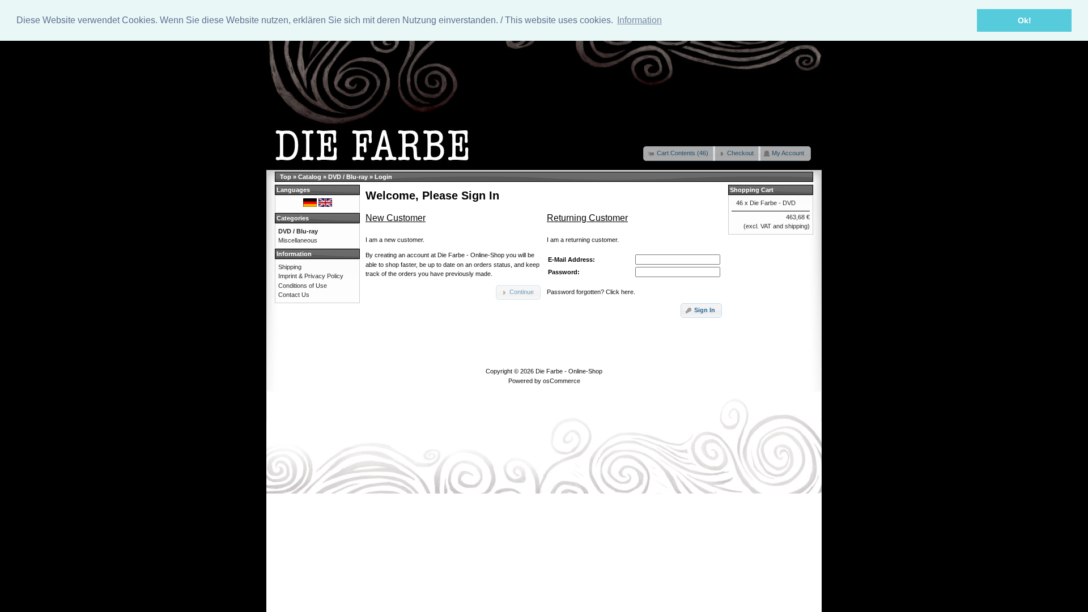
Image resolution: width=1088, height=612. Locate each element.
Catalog (309, 176)
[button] (679, 153)
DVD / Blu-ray (348, 176)
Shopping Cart (752, 189)
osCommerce (561, 380)
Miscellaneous (297, 240)
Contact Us (293, 294)
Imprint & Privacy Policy (310, 276)
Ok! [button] (1024, 20)
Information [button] (639, 20)
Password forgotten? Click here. (591, 291)
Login (383, 176)
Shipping (289, 267)
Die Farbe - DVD (773, 202)
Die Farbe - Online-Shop (569, 371)
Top (285, 176)
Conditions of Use (302, 285)
